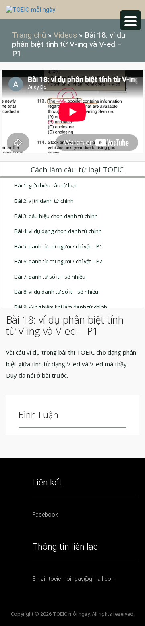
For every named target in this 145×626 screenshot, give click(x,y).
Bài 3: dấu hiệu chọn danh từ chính (56, 216)
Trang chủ (29, 35)
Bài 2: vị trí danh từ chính (44, 200)
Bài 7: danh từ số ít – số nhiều (49, 276)
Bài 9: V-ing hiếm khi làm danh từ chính (60, 307)
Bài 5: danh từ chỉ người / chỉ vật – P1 (58, 246)
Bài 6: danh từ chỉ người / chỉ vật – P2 (58, 261)
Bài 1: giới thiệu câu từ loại (45, 185)
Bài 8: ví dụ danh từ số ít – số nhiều (56, 291)
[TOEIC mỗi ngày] (30, 9)
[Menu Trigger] (130, 20)
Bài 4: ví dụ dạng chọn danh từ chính (58, 231)
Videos (65, 35)
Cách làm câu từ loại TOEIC (77, 169)
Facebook (45, 514)
